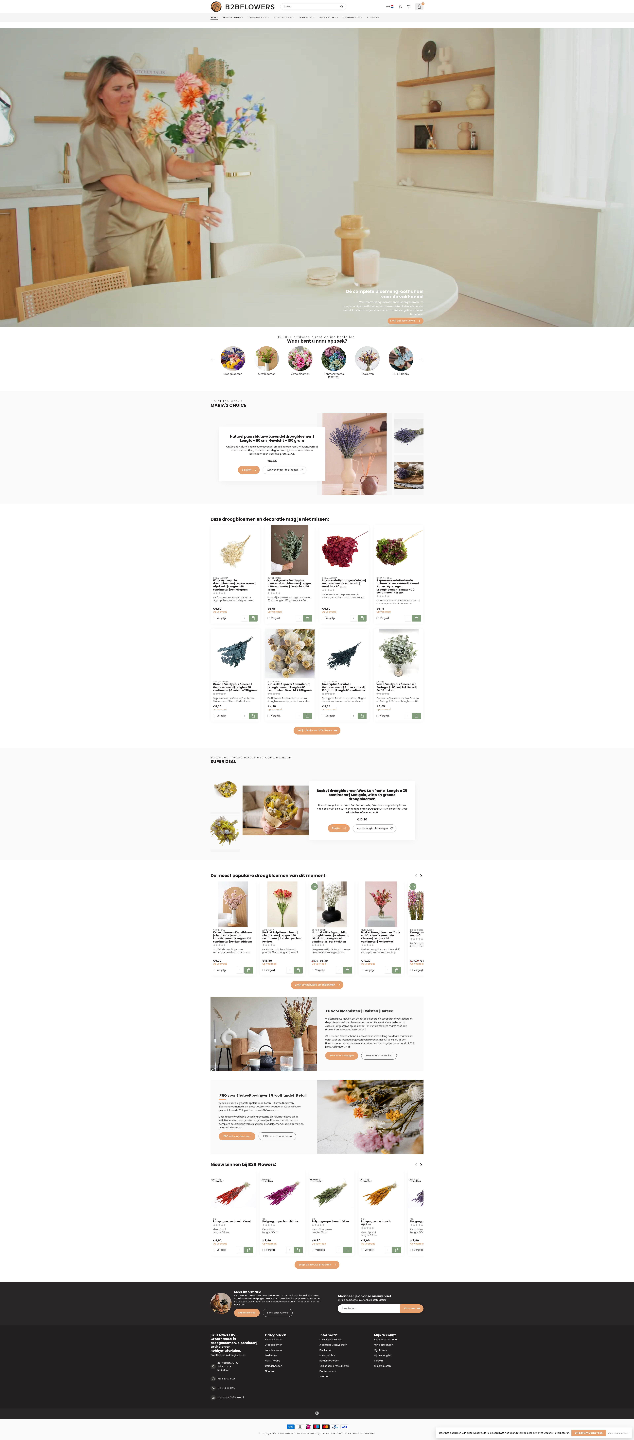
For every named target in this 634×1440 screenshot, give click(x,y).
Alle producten (382, 1366)
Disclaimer (325, 1350)
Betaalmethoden (329, 1360)
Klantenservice (246, 1312)
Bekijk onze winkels (277, 1312)
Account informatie (385, 1339)
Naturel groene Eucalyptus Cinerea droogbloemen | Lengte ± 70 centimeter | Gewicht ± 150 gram (289, 585)
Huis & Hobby (327, 17)
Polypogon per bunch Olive (330, 1221)
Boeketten (306, 17)
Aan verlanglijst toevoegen (282, 469)
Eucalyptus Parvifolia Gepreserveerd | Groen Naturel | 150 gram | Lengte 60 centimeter (343, 687)
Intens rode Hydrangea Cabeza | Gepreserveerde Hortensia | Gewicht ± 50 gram (344, 583)
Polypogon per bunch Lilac (280, 1221)
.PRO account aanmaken (277, 1136)
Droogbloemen (258, 17)
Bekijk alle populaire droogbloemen (315, 984)
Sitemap (324, 1376)
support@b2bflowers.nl (230, 1397)
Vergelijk (221, 618)
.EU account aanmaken (379, 1055)
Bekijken (246, 469)
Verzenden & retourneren (334, 1366)
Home (214, 17)
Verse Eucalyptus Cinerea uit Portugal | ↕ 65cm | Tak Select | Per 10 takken (396, 687)
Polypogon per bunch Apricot (376, 1223)
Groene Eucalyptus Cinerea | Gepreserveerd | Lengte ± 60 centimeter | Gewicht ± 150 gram (235, 687)
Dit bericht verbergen (589, 1433)
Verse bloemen (232, 17)
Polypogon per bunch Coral (232, 1221)
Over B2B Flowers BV (330, 1339)
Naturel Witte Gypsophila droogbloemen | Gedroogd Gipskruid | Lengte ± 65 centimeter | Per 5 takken (330, 937)
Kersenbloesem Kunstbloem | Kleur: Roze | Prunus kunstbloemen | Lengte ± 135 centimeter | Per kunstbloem (232, 937)
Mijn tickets (380, 1350)
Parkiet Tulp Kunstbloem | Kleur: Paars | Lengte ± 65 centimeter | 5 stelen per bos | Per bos (282, 937)
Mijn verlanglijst (382, 1355)
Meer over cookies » (618, 1433)
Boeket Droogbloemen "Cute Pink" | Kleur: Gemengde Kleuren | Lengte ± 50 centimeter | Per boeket (380, 937)
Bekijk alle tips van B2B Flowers (315, 730)
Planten (372, 17)
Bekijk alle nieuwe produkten (315, 1264)
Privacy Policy (327, 1355)
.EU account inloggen (342, 1055)
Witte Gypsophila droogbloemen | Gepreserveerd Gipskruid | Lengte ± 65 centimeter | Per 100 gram (234, 585)
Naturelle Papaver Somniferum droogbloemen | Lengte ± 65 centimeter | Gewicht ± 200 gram (289, 687)
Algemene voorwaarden (333, 1344)
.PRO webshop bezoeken (237, 1136)
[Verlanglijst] (408, 6)
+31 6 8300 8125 (226, 1378)
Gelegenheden (352, 17)
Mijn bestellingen (383, 1344)
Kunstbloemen (283, 17)
